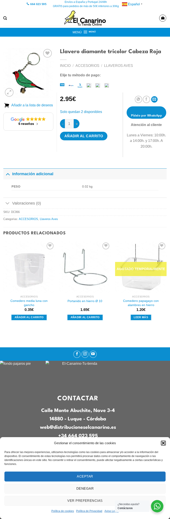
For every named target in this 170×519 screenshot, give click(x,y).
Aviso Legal (111, 511)
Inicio (65, 66)
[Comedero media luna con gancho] (29, 267)
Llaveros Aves (118, 66)
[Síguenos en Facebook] (77, 354)
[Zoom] (9, 92)
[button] (163, 443)
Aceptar (85, 476)
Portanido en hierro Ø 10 (85, 301)
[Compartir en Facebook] (146, 99)
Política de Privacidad (89, 511)
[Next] (166, 285)
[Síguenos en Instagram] (85, 354)
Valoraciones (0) (26, 203)
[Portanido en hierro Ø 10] (85, 267)
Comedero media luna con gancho (29, 303)
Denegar (85, 488)
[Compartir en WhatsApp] (138, 99)
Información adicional (32, 174)
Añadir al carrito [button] (29, 317)
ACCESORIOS (87, 66)
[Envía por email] (154, 99)
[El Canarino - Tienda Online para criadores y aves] (85, 18)
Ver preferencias (84, 500)
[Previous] (3, 285)
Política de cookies (62, 511)
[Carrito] (162, 18)
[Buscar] (5, 18)
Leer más (141, 317)
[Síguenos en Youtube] (93, 354)
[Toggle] (7, 174)
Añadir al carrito (83, 136)
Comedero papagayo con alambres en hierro (141, 303)
